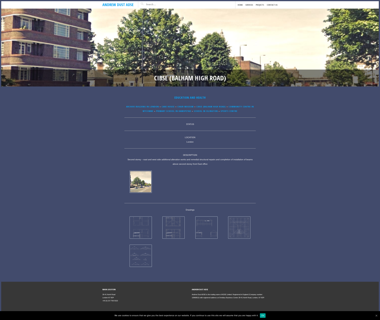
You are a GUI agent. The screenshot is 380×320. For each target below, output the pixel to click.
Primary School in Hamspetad (173, 110)
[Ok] (376, 315)
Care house (168, 106)
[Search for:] (158, 4)
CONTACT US (272, 4)
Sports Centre (229, 110)
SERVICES (249, 4)
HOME (240, 4)
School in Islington (206, 110)
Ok (262, 315)
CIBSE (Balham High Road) (211, 106)
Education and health (190, 98)
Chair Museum (185, 106)
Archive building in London (142, 106)
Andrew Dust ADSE (118, 4)
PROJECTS (260, 4)
